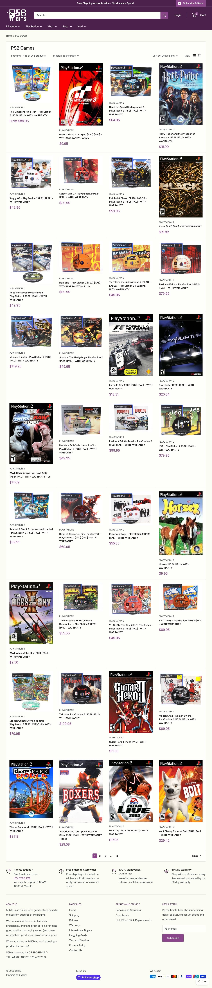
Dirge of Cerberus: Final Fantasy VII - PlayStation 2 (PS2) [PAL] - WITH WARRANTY (80, 538)
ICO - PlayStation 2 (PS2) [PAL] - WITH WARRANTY (177, 448)
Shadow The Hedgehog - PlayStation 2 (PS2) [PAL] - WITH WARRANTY (81, 359)
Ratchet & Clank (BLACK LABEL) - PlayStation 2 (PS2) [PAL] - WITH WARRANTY (128, 202)
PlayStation (32, 26)
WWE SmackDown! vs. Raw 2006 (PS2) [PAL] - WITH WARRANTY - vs (29, 474)
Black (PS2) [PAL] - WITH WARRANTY (180, 226)
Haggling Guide (78, 935)
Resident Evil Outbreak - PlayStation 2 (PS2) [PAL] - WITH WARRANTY (130, 443)
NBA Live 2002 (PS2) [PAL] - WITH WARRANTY (128, 832)
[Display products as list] (199, 55)
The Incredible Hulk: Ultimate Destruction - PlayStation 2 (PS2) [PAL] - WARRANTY (78, 624)
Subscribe (173, 938)
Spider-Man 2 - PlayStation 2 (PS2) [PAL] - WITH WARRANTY (79, 195)
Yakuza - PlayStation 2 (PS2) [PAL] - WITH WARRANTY (79, 716)
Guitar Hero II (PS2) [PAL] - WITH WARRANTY (127, 743)
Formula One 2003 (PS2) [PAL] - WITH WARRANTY (131, 387)
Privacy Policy (77, 945)
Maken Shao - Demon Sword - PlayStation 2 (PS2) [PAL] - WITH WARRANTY (177, 719)
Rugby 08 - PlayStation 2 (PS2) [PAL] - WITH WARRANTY (31, 200)
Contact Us (75, 950)
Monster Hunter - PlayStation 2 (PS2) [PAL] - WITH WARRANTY (30, 359)
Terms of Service (79, 940)
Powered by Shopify (16, 975)
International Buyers (80, 930)
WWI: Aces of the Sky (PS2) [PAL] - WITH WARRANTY (29, 655)
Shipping (74, 915)
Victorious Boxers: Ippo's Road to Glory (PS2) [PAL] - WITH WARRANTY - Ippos (80, 835)
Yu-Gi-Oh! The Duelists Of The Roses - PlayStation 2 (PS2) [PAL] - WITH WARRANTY (131, 629)
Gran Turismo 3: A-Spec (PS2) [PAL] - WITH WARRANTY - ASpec (80, 136)
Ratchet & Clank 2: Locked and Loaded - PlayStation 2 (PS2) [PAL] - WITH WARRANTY (31, 533)
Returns (73, 920)
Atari (80, 26)
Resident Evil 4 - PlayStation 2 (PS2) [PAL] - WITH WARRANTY (179, 286)
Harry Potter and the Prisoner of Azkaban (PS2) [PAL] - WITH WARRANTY (177, 137)
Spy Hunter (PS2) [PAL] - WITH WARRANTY (176, 387)
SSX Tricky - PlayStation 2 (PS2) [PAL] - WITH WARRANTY (181, 622)
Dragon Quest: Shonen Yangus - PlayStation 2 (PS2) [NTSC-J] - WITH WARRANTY (30, 724)
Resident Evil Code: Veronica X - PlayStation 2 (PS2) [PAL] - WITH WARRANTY (78, 449)
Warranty (74, 925)
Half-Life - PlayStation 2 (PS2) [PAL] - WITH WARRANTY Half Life (80, 284)
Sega (65, 26)
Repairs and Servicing (128, 910)
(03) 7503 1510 (22, 878)
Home (9, 35)
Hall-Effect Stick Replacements (133, 920)
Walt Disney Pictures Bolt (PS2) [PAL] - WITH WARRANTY (180, 833)
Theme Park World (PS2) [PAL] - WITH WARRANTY (31, 829)
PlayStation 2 (17, 107)
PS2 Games (21, 35)
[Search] (164, 15)
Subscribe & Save (193, 3)
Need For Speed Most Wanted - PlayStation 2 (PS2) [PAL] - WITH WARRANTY (28, 296)
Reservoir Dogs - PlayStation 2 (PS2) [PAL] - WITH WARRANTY (130, 536)
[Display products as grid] (194, 55)
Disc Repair (122, 915)
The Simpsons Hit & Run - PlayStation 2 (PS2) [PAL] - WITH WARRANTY (30, 113)
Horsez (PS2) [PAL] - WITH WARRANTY (174, 566)
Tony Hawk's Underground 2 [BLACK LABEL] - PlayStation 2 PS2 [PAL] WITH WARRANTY (130, 286)
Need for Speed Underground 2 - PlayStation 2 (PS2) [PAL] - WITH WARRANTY (127, 111)
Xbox (50, 26)
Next (195, 855)
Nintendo (11, 26)
